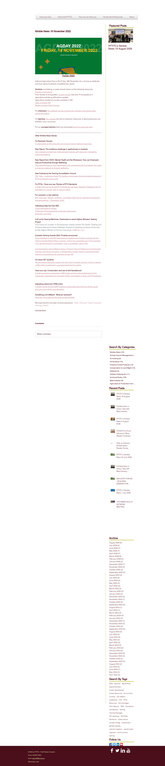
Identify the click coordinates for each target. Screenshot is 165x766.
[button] (65, 17)
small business (122, 732)
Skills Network (114, 706)
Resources (113, 703)
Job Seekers (121, 697)
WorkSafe (124, 716)
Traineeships (113, 710)
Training (122, 710)
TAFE (122, 706)
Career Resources (115, 693)
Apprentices (126, 684)
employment (126, 723)
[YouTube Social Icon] (121, 744)
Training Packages (115, 713)
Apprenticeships (115, 687)
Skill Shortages (123, 703)
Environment (128, 693)
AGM (111, 684)
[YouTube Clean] (128, 750)
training (112, 736)
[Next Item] (129, 36)
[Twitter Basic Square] (114, 744)
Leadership (113, 700)
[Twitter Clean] (117, 750)
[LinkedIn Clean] (123, 750)
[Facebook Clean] (112, 750)
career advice (123, 719)
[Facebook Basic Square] (110, 744)
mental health (128, 729)
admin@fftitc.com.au (38, 758)
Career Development (116, 690)
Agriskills (117, 684)
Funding (112, 697)
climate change (114, 723)
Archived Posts (40, 310)
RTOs (125, 700)
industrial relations (115, 729)
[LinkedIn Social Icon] (118, 744)
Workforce (113, 719)
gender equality (115, 726)
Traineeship (129, 706)
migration (112, 732)
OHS (120, 700)
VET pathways (114, 716)
